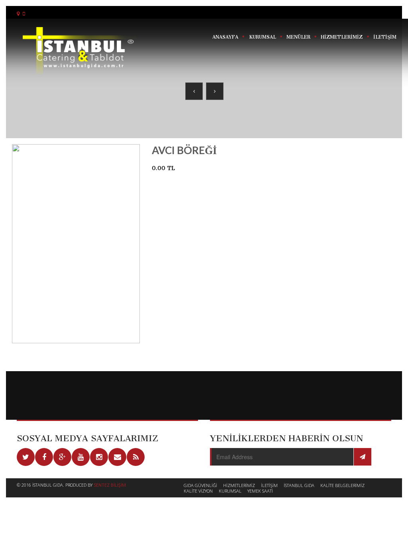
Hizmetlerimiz (239, 485)
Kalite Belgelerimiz (342, 485)
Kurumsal (230, 491)
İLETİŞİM (384, 37)
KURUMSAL (262, 37)
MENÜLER (298, 37)
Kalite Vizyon (198, 491)
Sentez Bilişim (110, 485)
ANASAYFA (225, 37)
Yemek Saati (260, 491)
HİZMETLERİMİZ (342, 37)
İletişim (269, 485)
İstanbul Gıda (299, 485)
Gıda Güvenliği (200, 485)
